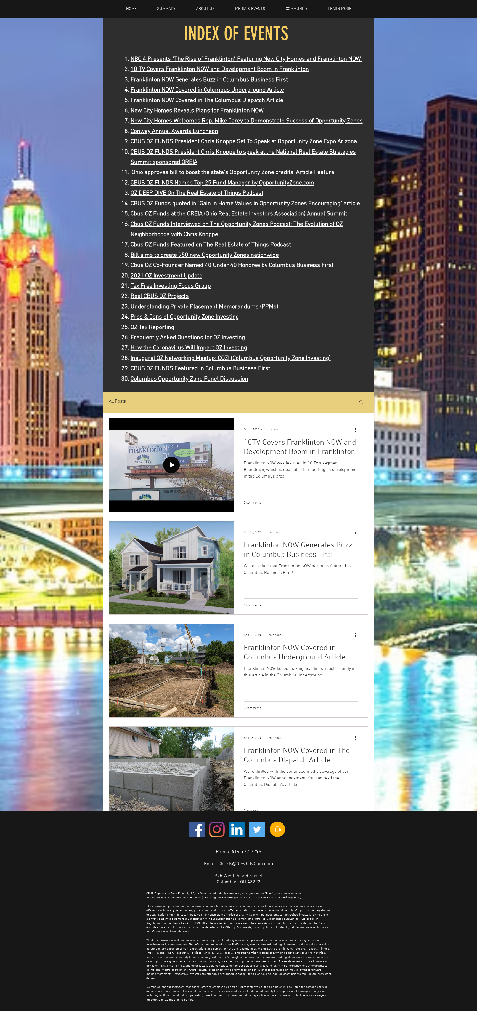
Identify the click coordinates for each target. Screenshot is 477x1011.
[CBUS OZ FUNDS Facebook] (197, 829)
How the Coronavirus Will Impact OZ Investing (189, 348)
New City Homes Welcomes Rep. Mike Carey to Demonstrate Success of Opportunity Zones (247, 121)
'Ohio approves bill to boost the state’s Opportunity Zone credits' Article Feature (232, 172)
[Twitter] (257, 829)
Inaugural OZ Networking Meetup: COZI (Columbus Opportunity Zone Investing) (231, 358)
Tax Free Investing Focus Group (171, 286)
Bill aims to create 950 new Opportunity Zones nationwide (205, 255)
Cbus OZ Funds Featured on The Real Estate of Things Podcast (211, 244)
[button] (361, 402)
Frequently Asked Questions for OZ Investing (188, 337)
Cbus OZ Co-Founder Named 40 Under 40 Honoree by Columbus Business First (232, 265)
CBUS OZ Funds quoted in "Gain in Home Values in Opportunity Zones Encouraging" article (245, 203)
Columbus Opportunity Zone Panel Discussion (189, 379)
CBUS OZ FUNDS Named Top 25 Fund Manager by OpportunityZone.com (222, 183)
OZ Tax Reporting (152, 327)
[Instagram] (217, 829)
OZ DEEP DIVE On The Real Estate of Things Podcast (197, 193)
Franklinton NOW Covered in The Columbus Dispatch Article (207, 100)
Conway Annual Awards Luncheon (174, 131)
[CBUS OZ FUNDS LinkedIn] (237, 829)
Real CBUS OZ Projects (160, 296)
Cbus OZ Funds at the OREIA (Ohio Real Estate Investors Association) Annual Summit (239, 214)
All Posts (117, 401)
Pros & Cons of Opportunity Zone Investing (185, 317)
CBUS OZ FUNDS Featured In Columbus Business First (200, 368)
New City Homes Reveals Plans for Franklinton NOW (197, 110)
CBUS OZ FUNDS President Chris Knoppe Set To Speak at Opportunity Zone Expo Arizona (244, 141)
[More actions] (357, 429)
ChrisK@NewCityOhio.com (245, 864)
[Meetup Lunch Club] (277, 829)
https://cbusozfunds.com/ (166, 898)
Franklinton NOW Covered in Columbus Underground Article (207, 90)
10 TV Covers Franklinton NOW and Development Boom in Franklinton (220, 69)
